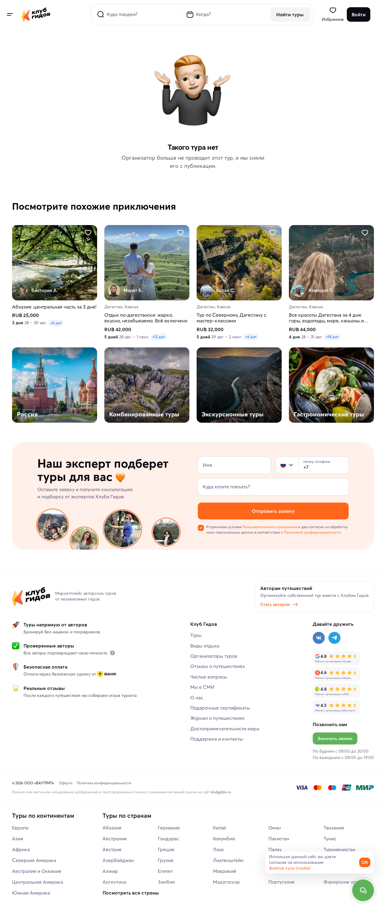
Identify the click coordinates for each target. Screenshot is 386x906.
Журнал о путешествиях (217, 718)
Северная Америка (34, 860)
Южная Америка (31, 893)
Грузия (165, 860)
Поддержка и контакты (216, 739)
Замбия (166, 882)
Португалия (281, 882)
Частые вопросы (208, 677)
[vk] (319, 638)
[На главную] (36, 14)
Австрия (112, 849)
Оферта (65, 783)
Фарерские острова (346, 882)
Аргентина (114, 882)
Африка (21, 849)
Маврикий (224, 871)
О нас (196, 697)
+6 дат (56, 323)
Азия (17, 838)
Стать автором (275, 604)
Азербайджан (118, 860)
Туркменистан (339, 849)
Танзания (334, 828)
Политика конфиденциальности (104, 783)
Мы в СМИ (202, 687)
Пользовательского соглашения (269, 527)
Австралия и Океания (36, 871)
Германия (169, 828)
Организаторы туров (213, 656)
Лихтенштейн (228, 860)
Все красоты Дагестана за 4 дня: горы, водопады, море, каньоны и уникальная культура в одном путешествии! (326, 318)
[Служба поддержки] (363, 890)
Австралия (115, 838)
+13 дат (158, 337)
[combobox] (287, 465)
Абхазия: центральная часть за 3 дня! (54, 307)
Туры (195, 635)
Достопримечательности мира (224, 729)
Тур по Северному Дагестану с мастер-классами (231, 318)
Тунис (330, 838)
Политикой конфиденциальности (312, 532)
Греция (166, 849)
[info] (112, 653)
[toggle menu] (9, 14)
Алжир (110, 871)
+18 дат (332, 337)
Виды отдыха (204, 646)
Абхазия (112, 828)
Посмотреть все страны (131, 893)
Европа (20, 828)
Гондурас (168, 838)
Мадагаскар (226, 882)
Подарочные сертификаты (220, 708)
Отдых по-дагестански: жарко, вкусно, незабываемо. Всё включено (145, 318)
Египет (165, 871)
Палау (275, 849)
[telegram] (334, 638)
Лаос (218, 849)
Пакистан (278, 838)
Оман (274, 828)
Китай (219, 828)
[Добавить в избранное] (88, 233)
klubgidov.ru (221, 792)
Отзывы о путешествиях (217, 666)
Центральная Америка (37, 882)
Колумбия (224, 838)
